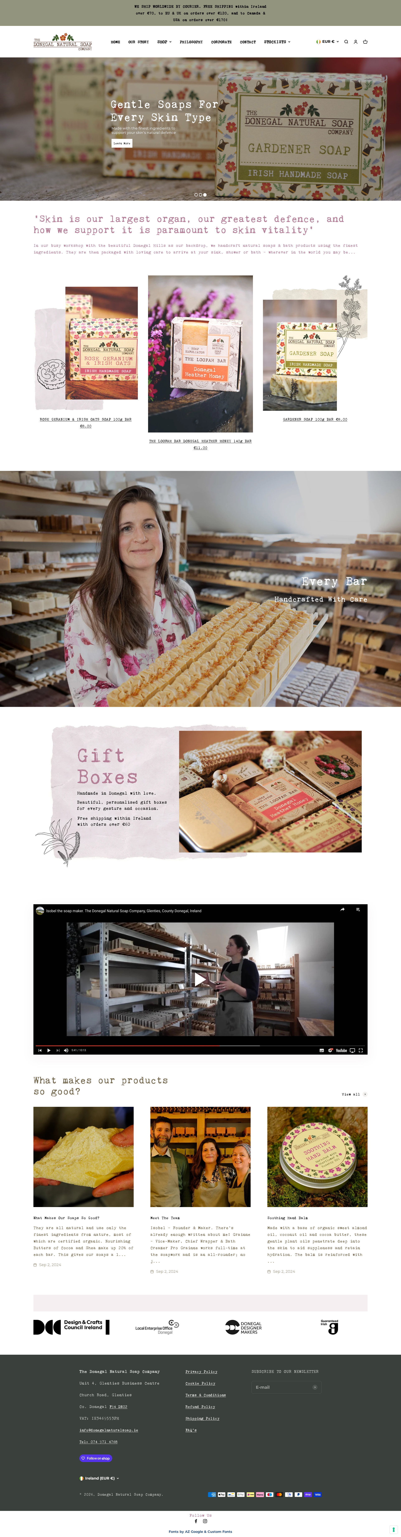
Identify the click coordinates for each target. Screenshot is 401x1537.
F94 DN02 (118, 1407)
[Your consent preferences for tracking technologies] (394, 1530)
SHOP (162, 41)
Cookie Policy (200, 1383)
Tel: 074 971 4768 (98, 1442)
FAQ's (191, 1430)
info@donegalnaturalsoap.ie (108, 1430)
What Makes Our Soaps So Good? (66, 1218)
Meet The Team (165, 1218)
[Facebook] (195, 1522)
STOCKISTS (275, 41)
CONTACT (248, 42)
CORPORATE (221, 42)
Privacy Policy (201, 1372)
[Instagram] (205, 1522)
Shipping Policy (202, 1418)
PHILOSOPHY (191, 42)
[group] (200, 795)
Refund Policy (200, 1407)
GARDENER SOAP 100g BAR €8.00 (315, 419)
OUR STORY (138, 42)
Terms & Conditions (205, 1395)
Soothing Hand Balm (287, 1218)
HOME (115, 42)
